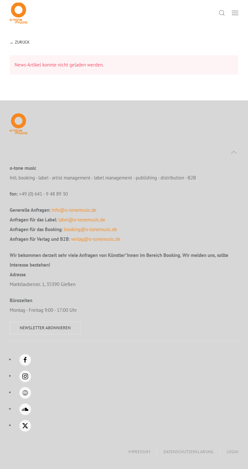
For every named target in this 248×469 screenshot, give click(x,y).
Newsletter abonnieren (45, 328)
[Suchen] (222, 13)
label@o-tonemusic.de (81, 220)
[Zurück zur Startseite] (18, 13)
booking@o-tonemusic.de (90, 229)
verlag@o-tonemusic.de (95, 239)
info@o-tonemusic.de (74, 210)
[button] (235, 13)
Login (232, 451)
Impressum (139, 451)
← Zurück (20, 42)
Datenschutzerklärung (188, 451)
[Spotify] (25, 393)
